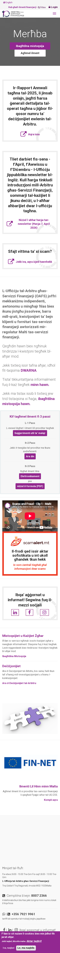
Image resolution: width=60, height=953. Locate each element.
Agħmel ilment (30, 53)
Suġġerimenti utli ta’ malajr (30, 433)
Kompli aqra (51, 799)
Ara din (30, 456)
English (8, 2)
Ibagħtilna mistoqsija (30, 46)
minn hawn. (40, 385)
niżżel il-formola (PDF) (30, 486)
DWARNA (28, 370)
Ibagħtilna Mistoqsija (14, 656)
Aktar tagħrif (34, 941)
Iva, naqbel (8, 947)
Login (54, 7)
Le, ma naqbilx (26, 948)
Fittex (43, 7)
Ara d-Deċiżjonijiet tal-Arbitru (19, 683)
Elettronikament (30, 476)
